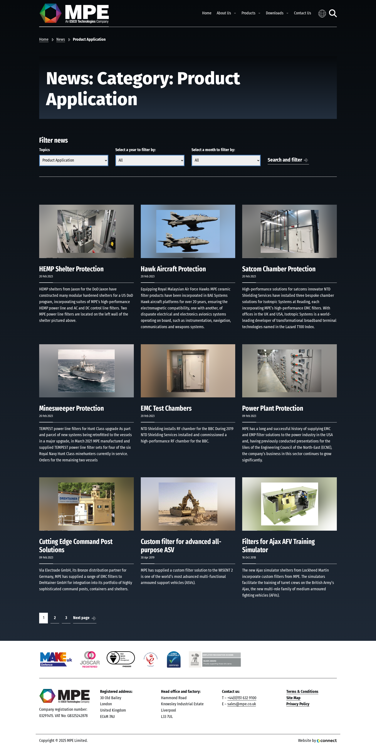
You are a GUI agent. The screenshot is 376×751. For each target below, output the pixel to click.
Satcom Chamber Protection (279, 269)
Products (248, 13)
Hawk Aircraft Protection (173, 269)
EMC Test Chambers (166, 408)
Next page (81, 618)
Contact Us (302, 13)
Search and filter (285, 160)
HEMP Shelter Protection (71, 269)
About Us (224, 13)
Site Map (293, 698)
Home (207, 13)
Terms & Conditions (302, 692)
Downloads (275, 13)
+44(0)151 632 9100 (241, 698)
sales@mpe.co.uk (241, 704)
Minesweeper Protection (71, 408)
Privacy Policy (297, 704)
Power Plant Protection (272, 408)
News (60, 40)
